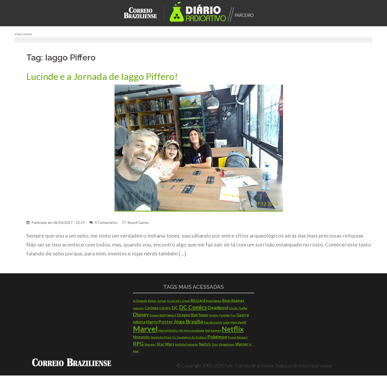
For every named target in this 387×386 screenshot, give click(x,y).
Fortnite (224, 315)
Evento (214, 315)
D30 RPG (165, 308)
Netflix (233, 329)
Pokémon (217, 336)
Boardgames (233, 300)
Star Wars (165, 344)
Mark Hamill (238, 322)
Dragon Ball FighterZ (163, 315)
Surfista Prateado (186, 344)
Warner (241, 344)
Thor (214, 344)
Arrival (161, 300)
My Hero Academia (191, 330)
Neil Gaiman (213, 330)
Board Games (138, 222)
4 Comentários (106, 222)
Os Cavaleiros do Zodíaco (189, 337)
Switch (205, 344)
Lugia (226, 322)
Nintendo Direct (161, 337)
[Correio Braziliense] (144, 12)
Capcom (138, 308)
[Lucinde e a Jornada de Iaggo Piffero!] (199, 147)
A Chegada (140, 300)
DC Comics (193, 307)
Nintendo (141, 337)
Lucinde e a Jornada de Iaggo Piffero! (102, 76)
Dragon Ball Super (193, 315)
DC (175, 307)
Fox (233, 315)
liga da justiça (213, 322)
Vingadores (226, 344)
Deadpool (218, 307)
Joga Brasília (188, 321)
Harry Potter (159, 322)
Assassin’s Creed (178, 300)
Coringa (151, 308)
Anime (152, 300)
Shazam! (150, 344)
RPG (138, 344)
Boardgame (213, 300)
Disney (141, 314)
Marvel (145, 328)
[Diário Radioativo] (214, 12)
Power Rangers (238, 337)
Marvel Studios (168, 330)
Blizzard (198, 300)
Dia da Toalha (238, 308)
